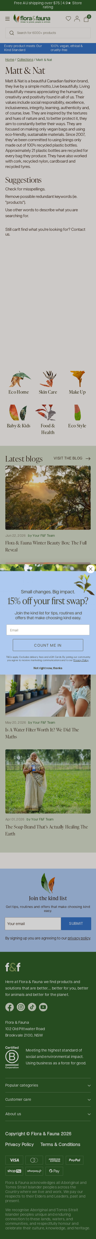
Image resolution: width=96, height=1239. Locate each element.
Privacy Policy (80, 660)
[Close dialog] (90, 569)
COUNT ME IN (48, 645)
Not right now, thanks (48, 668)
